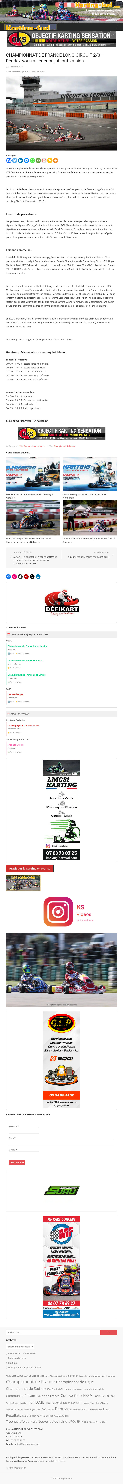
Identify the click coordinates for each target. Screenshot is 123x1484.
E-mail (13, 1149)
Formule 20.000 (104, 1396)
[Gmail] (44, 160)
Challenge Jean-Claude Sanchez (102, 1376)
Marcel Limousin (14, 1409)
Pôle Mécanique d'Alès (79, 1409)
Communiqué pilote (94, 1388)
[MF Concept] (61, 1267)
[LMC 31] (61, 810)
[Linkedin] (20, 160)
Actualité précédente (35, 558)
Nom (12, 1138)
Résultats (13, 1415)
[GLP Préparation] (61, 1059)
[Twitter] (14, 160)
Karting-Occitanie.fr (16, 1467)
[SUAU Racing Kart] (61, 1191)
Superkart (48, 1415)
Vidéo (84, 1421)
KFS (97, 1402)
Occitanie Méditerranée (34, 446)
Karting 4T (76, 1402)
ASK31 (20, 1376)
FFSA (20, 446)
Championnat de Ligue (75, 1381)
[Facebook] (9, 160)
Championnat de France (64, 446)
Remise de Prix (96, 1410)
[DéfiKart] (61, 602)
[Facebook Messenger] (26, 160)
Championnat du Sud (23, 1388)
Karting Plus (88, 1403)
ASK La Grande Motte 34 (36, 1375)
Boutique (12, 1362)
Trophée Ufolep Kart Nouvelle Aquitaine (36, 1421)
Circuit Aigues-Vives (52, 1389)
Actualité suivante (89, 554)
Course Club (71, 1395)
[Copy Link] (49, 160)
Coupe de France (47, 1396)
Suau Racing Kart (32, 1415)
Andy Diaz (11, 1375)
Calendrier (72, 1375)
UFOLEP (74, 1421)
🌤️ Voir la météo (22, 653)
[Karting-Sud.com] (61, 11)
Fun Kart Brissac (12, 1403)
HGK (31, 1402)
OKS (44, 1409)
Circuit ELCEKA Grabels (73, 1389)
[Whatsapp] (32, 160)
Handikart (23, 1403)
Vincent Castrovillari (97, 1422)
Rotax (106, 1409)
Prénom (14, 1126)
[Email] (38, 160)
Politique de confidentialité (21, 1353)
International (54, 1402)
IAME (39, 1402)
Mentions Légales (17, 1358)
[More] (55, 160)
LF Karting (104, 1403)
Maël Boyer (29, 1409)
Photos (61, 1408)
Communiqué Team (20, 1396)
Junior (66, 1402)
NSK (38, 1409)
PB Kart (51, 1409)
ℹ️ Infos (11, 653)
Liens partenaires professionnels (24, 1367)
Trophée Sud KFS (61, 1416)
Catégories (83, 1376)
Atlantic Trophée (57, 1376)
